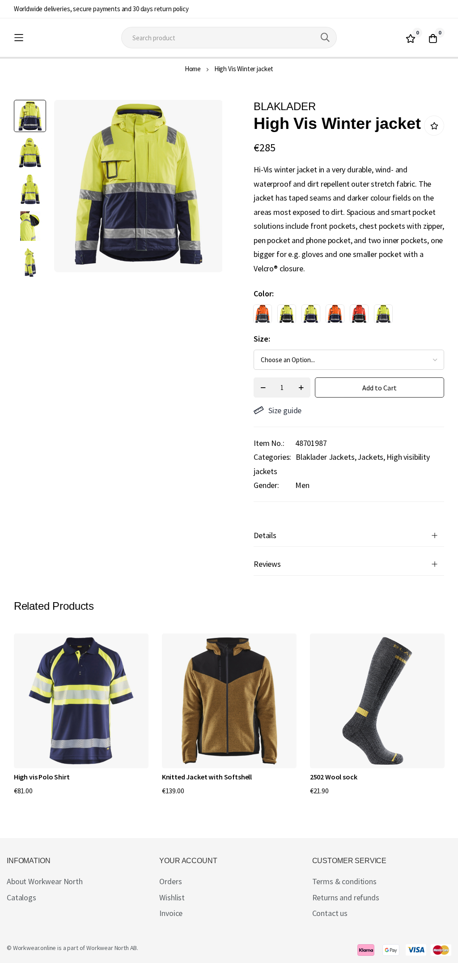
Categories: (272, 457)
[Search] (325, 37)
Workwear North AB (111, 948)
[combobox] (228, 37)
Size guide (284, 410)
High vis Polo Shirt (42, 776)
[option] (262, 314)
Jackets (370, 457)
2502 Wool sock (333, 776)
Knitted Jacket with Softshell (207, 776)
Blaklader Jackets (325, 457)
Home (193, 68)
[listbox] (341, 316)
